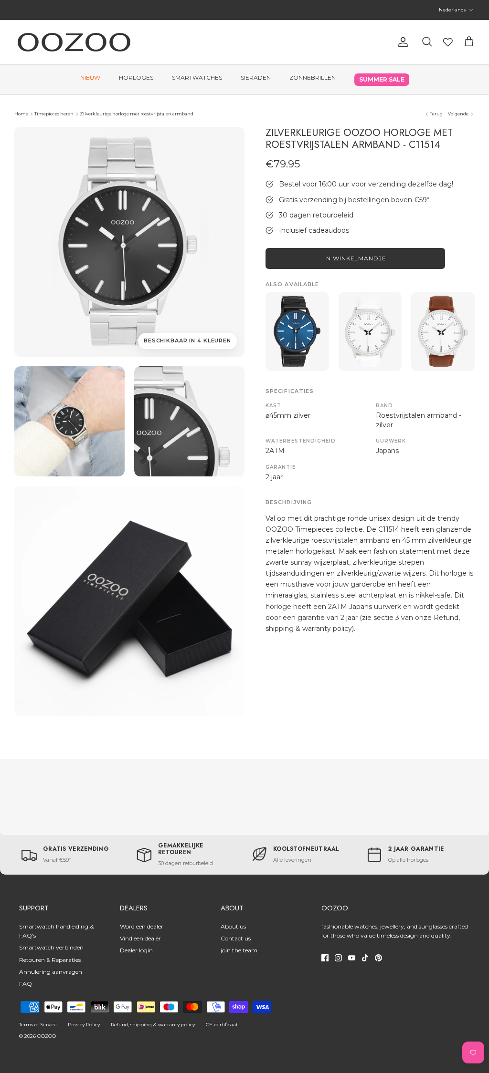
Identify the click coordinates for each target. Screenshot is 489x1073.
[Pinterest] (378, 957)
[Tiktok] (365, 957)
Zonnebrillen (312, 77)
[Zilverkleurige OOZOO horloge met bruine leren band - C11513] (443, 331)
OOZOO (46, 1036)
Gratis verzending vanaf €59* (244, 10)
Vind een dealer (140, 938)
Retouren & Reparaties (50, 959)
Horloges (136, 77)
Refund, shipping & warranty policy (153, 1024)
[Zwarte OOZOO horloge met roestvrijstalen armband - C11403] (297, 331)
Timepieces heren (54, 113)
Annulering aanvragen (50, 971)
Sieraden (256, 77)
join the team (239, 950)
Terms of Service (38, 1024)
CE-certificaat (222, 1024)
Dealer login (136, 950)
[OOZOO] (74, 42)
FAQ (25, 983)
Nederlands (452, 10)
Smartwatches (197, 77)
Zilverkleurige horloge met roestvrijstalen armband (136, 113)
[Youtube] (351, 957)
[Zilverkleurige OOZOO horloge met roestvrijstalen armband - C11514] (69, 421)
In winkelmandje (355, 258)
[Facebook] (325, 957)
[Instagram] (338, 957)
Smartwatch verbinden (51, 947)
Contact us (236, 938)
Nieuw (90, 77)
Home (21, 113)
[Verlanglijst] (448, 42)
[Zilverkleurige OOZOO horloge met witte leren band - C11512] (370, 331)
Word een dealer (141, 926)
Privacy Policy (84, 1024)
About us (233, 926)
